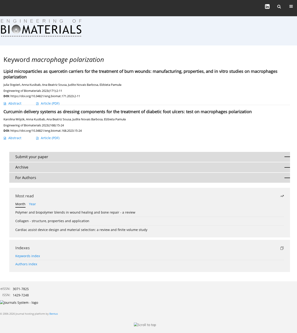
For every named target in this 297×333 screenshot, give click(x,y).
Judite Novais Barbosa (83, 85)
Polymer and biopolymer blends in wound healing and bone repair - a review (75, 212)
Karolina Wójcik (14, 119)
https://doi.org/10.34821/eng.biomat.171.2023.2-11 (45, 96)
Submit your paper (31, 156)
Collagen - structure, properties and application (52, 221)
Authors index (26, 264)
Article (50, 103)
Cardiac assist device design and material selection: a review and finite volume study (81, 229)
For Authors (25, 177)
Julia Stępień (11, 85)
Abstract (14, 103)
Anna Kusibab (31, 85)
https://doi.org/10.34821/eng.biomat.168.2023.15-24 (46, 130)
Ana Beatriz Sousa (54, 85)
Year (32, 204)
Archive (21, 167)
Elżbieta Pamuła (110, 85)
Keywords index (27, 256)
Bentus (53, 313)
